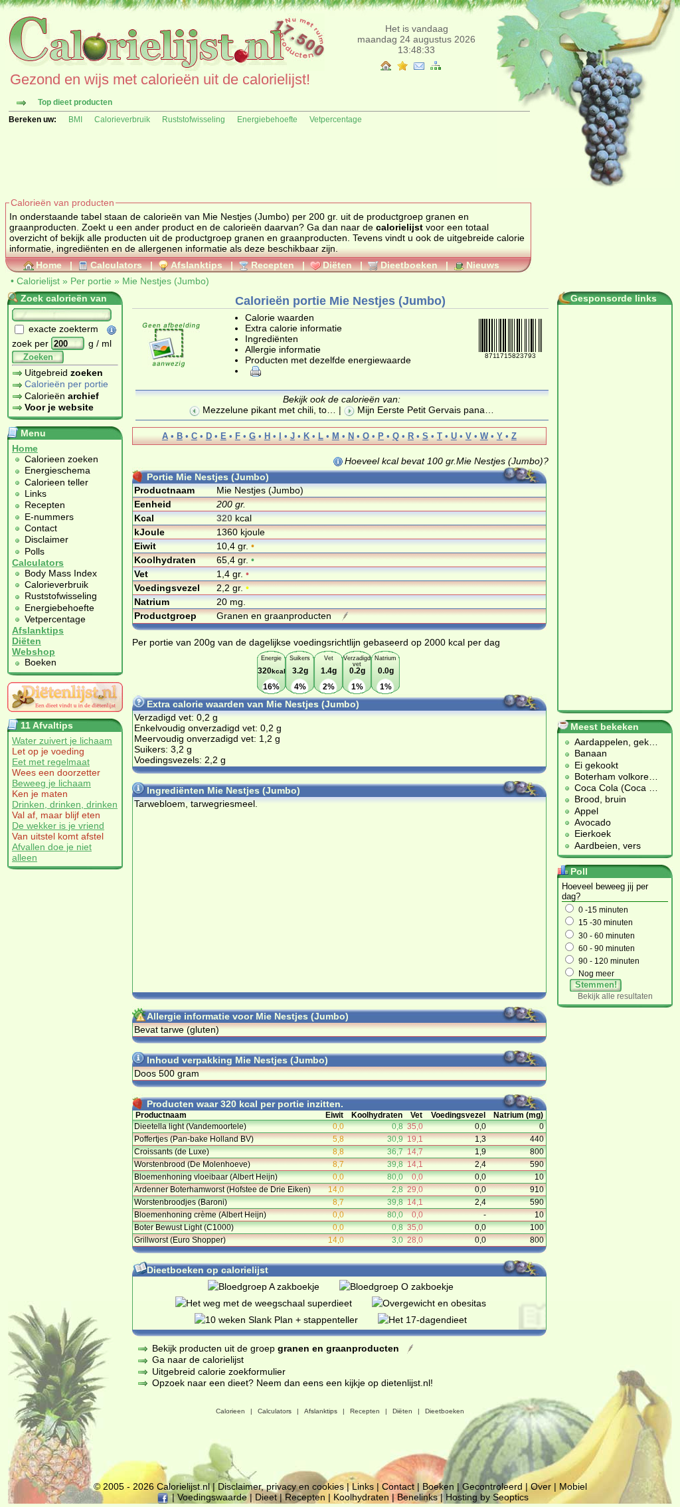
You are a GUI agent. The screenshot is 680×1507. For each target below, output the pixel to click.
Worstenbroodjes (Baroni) (180, 1202)
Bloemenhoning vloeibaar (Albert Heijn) (206, 1177)
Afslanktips (196, 265)
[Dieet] (65, 715)
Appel (586, 811)
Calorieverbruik (122, 119)
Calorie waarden (279, 317)
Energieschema (57, 470)
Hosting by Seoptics (487, 1497)
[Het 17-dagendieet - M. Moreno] (432, 1319)
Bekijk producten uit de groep (275, 1348)
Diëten (337, 265)
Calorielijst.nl (183, 1486)
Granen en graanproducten (275, 615)
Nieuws (482, 265)
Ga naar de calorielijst (198, 1359)
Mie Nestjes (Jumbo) (165, 281)
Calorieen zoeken (61, 459)
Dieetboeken (409, 265)
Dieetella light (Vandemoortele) (190, 1126)
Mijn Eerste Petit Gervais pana (420, 409)
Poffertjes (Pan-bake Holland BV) (194, 1139)
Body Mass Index (61, 573)
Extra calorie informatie (293, 328)
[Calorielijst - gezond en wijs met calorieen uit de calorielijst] (165, 67)
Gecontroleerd (492, 1486)
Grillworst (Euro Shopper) (180, 1240)
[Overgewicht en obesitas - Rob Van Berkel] (439, 1303)
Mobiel (573, 1486)
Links (35, 493)
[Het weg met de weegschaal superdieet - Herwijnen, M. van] (273, 1303)
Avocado (592, 822)
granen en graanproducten (290, 237)
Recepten (272, 265)
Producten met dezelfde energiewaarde (328, 360)
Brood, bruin (600, 799)
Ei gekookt (596, 765)
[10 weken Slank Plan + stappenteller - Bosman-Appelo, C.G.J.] (286, 1319)
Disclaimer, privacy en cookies (281, 1486)
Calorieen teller (56, 482)
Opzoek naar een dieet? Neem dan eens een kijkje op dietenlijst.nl (291, 1382)
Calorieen (230, 1411)
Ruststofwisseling (193, 119)
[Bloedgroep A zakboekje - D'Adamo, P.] (273, 1286)
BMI (75, 119)
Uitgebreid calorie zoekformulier (219, 1371)
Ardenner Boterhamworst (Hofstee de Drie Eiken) (222, 1189)
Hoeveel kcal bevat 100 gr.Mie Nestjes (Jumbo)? (447, 461)
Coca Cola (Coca (611, 787)
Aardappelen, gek (611, 742)
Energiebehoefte (267, 119)
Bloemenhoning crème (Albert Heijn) (200, 1214)
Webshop (33, 651)
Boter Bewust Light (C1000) (184, 1227)
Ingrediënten (271, 338)
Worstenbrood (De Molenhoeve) (192, 1164)
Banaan (590, 753)
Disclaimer (46, 539)
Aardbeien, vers (607, 845)
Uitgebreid (64, 372)
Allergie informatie (283, 349)
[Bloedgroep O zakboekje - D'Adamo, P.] (406, 1286)
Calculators (116, 265)
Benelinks (417, 1497)
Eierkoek (592, 833)
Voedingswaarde (212, 1497)
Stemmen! (596, 985)
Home (49, 265)
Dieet (266, 1497)
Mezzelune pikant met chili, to (263, 409)
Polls (34, 551)
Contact (41, 528)
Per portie (91, 281)
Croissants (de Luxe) (171, 1151)
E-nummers (49, 516)
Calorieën (62, 396)
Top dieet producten (75, 102)
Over (541, 1486)
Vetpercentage (335, 119)
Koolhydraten (361, 1497)
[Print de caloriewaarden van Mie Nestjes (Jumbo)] (253, 370)
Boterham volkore (611, 776)
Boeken (40, 662)
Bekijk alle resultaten (615, 996)
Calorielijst (38, 281)
